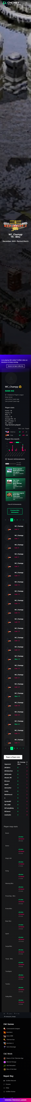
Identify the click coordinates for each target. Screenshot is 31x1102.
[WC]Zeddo (7, 774)
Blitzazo (7, 781)
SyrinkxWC (7, 801)
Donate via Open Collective (15, 366)
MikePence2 (8, 794)
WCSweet (7, 811)
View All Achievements (14, 504)
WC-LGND (7, 805)
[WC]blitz (7, 767)
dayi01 (6, 784)
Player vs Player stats (13, 757)
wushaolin (7, 815)
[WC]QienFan (8, 771)
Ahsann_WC (8, 778)
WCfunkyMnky (9, 808)
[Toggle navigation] (26, 3)
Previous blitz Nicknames (14, 511)
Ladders (9, 1013)
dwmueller (7, 788)
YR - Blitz (17, 1013)
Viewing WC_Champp (10, 1016)
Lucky (6, 791)
